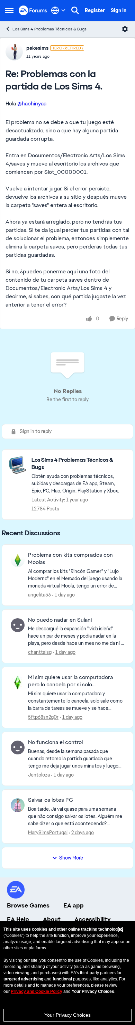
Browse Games (28, 905)
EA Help (18, 919)
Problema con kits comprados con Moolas (70, 559)
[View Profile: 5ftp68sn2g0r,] (18, 682)
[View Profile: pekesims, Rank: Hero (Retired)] (14, 51)
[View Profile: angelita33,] (18, 560)
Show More (71, 858)
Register (95, 10)
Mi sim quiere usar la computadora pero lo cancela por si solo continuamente (70, 681)
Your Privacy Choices (67, 1015)
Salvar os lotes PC (50, 800)
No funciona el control (55, 742)
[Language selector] (58, 10)
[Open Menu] (125, 29)
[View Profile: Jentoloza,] (18, 747)
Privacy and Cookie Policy (36, 991)
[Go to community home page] (33, 10)
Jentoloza (39, 775)
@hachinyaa (31, 103)
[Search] (75, 10)
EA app (73, 905)
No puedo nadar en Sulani (60, 620)
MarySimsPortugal (48, 832)
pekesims (37, 48)
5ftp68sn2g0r (43, 717)
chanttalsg (40, 652)
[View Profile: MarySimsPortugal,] (18, 805)
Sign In (118, 10)
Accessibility (92, 919)
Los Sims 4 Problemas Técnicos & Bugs (49, 29)
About (52, 919)
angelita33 (39, 595)
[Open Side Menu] (9, 10)
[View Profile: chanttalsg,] (18, 625)
